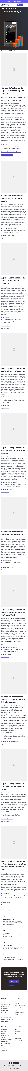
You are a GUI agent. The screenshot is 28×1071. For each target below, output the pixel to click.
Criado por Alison (5, 902)
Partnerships (4, 1041)
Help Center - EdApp (6, 1039)
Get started (4, 1029)
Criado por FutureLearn (7, 819)
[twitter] (14, 1063)
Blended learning (19, 1012)
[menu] (25, 4)
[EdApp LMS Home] (5, 4)
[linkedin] (9, 1063)
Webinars (17, 1031)
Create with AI (4, 1010)
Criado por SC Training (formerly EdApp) (11, 152)
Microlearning (18, 1008)
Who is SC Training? (20, 1005)
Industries (17, 1036)
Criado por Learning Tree (7, 235)
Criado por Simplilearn (7, 489)
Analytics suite (5, 1006)
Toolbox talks (18, 1040)
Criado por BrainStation (7, 567)
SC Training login (5, 1043)
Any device (18, 1010)
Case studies (18, 1034)
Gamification (18, 1014)
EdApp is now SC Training (19, 1002)
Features (3, 1002)
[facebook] (16, 1063)
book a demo (11, 985)
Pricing (3, 1048)
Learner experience (6, 1017)
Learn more (18, 1)
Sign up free (14, 981)
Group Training (5, 1015)
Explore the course (7, 155)
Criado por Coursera (6, 326)
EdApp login (4, 1046)
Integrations (18, 1038)
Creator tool (4, 1013)
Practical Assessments (7, 1019)
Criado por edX (5, 405)
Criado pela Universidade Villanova (10, 741)
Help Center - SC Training (5, 1036)
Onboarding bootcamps (4, 1032)
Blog (16, 1029)
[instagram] (18, 1063)
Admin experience (5, 1004)
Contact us (4, 1050)
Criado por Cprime (6, 654)
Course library (4, 1008)
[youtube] (11, 1063)
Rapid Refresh (4, 1021)
